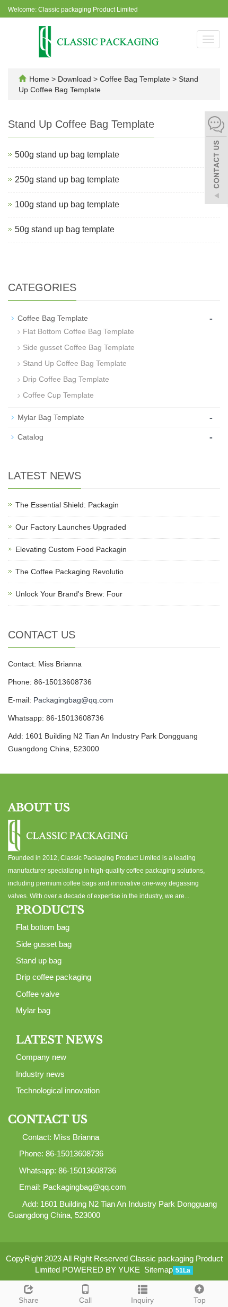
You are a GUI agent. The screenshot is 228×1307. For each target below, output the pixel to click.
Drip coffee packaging (53, 976)
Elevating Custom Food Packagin (71, 549)
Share (29, 1300)
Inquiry (142, 1300)
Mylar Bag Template (50, 417)
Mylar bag (33, 1010)
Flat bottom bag (42, 927)
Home (39, 79)
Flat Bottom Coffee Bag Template (78, 331)
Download (75, 79)
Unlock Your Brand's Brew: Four (68, 594)
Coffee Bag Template (135, 79)
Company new (41, 1057)
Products (50, 910)
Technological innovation (58, 1090)
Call (85, 1300)
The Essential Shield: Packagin (67, 505)
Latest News (59, 1039)
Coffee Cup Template (58, 395)
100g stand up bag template (67, 204)
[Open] (216, 159)
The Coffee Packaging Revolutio (69, 571)
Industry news (40, 1073)
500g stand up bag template (67, 154)
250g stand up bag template (67, 179)
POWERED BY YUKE (102, 1269)
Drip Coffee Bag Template (66, 379)
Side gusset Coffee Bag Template (79, 347)
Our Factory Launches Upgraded (70, 527)
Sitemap (158, 1269)
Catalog (30, 437)
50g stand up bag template (65, 229)
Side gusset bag (44, 944)
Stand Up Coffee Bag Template (75, 363)
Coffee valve (37, 993)
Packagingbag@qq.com (73, 700)
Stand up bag (39, 960)
